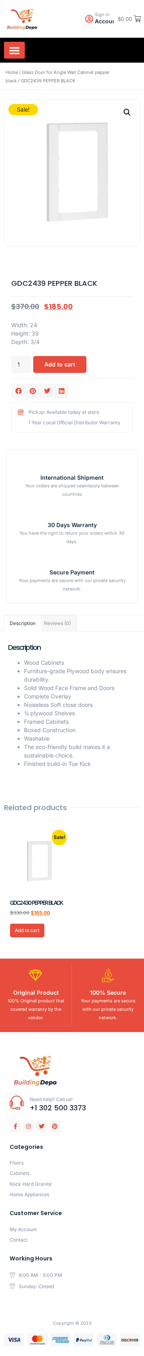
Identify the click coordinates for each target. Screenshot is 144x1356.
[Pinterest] (54, 1126)
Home (12, 72)
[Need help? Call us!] (17, 1102)
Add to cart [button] (27, 930)
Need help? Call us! (51, 1099)
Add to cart (59, 364)
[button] (14, 50)
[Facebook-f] (15, 1126)
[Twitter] (41, 1126)
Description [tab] (23, 623)
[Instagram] (28, 1126)
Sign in (102, 14)
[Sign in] (89, 19)
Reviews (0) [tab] (57, 623)
